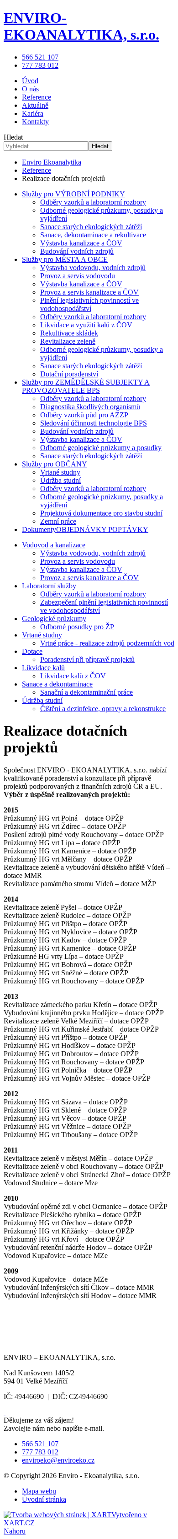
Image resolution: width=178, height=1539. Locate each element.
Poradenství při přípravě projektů (87, 659)
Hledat (100, 146)
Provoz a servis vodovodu (77, 276)
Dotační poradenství (69, 374)
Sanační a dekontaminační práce (86, 692)
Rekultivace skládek (69, 333)
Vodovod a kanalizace (53, 545)
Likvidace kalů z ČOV (73, 676)
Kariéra (32, 113)
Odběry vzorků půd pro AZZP (84, 415)
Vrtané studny (60, 472)
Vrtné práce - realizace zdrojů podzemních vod (107, 643)
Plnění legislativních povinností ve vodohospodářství (89, 304)
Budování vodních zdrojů (77, 251)
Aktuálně (35, 105)
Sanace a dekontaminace (57, 684)
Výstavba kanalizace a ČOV (81, 243)
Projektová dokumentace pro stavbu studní (101, 513)
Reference (36, 97)
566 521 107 (40, 57)
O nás (30, 89)
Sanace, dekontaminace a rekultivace (93, 235)
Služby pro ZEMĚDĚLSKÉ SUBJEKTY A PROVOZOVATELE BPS (86, 386)
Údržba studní (60, 480)
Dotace (32, 651)
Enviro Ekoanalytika (51, 162)
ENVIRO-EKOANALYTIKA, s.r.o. (81, 26)
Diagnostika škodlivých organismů (90, 407)
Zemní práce (58, 521)
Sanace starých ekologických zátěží (91, 227)
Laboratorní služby (49, 586)
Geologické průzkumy (54, 618)
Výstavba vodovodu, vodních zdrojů (93, 267)
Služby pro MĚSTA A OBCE (65, 259)
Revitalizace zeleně (67, 341)
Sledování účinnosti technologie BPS (93, 423)
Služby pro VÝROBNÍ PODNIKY (73, 194)
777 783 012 (40, 65)
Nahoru (15, 1531)
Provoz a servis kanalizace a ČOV (89, 292)
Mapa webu (39, 1491)
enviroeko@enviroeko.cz (58, 1460)
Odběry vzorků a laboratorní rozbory (93, 202)
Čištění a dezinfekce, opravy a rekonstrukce (103, 708)
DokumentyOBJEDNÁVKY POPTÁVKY (85, 529)
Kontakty (35, 121)
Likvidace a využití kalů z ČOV (86, 325)
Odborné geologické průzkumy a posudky (101, 447)
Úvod (30, 81)
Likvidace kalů (43, 668)
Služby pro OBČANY (54, 464)
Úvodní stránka (44, 1499)
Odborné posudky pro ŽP (77, 627)
